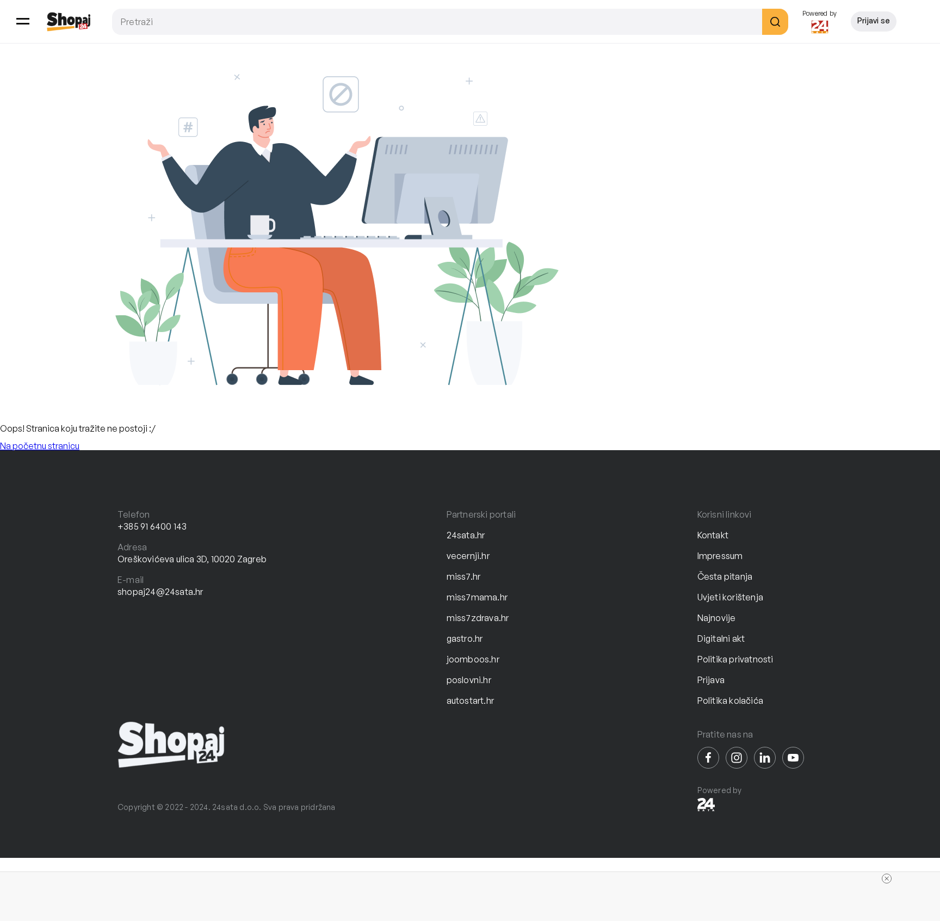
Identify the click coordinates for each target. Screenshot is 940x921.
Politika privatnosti (735, 659)
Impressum (720, 555)
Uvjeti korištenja (730, 597)
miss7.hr (464, 576)
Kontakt (712, 535)
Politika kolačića (730, 700)
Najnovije (716, 617)
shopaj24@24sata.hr (160, 591)
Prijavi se (873, 20)
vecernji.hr (468, 555)
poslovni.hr (469, 679)
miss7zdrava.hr (478, 617)
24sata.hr (466, 535)
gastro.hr (465, 638)
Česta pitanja (725, 576)
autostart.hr (470, 700)
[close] (887, 878)
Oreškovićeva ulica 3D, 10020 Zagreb (192, 559)
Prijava (711, 679)
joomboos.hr (473, 659)
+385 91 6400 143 (152, 526)
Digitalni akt (721, 638)
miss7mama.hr (477, 597)
